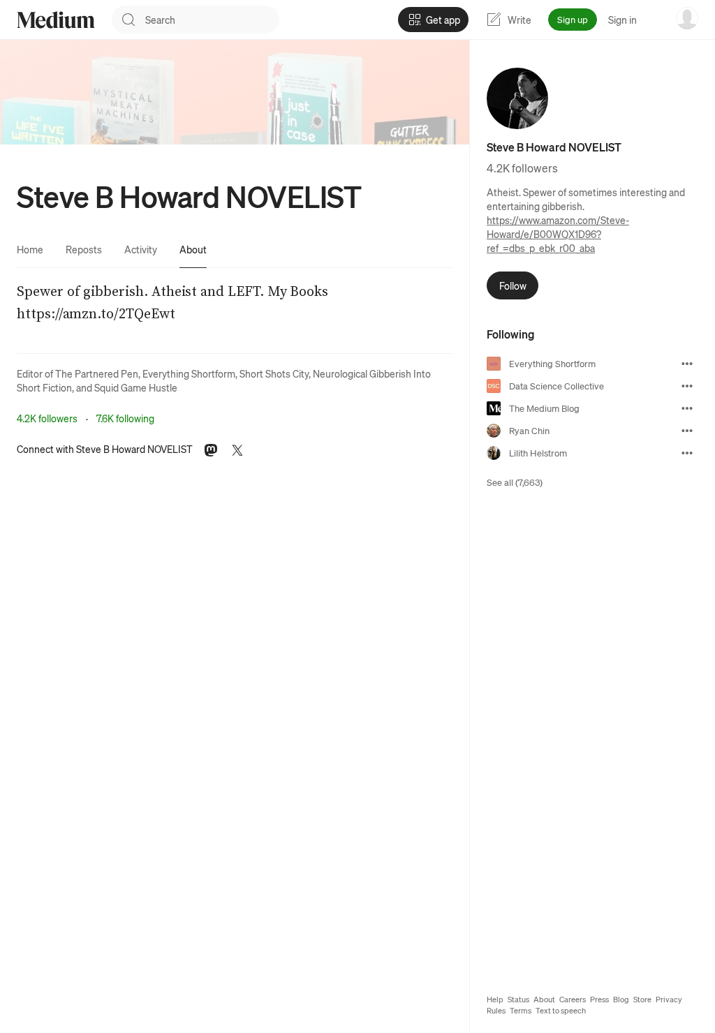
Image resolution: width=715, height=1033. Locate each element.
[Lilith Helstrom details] (687, 453)
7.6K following (125, 418)
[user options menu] (687, 18)
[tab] (30, 249)
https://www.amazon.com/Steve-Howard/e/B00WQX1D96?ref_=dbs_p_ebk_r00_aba (558, 234)
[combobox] (212, 20)
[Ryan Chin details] (687, 430)
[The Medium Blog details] (687, 408)
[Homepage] (56, 20)
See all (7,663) (515, 482)
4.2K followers (47, 418)
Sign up (572, 19)
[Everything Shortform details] (687, 363)
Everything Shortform (188, 373)
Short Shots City (274, 373)
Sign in (622, 19)
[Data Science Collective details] (687, 386)
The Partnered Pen (96, 373)
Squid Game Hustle (135, 387)
